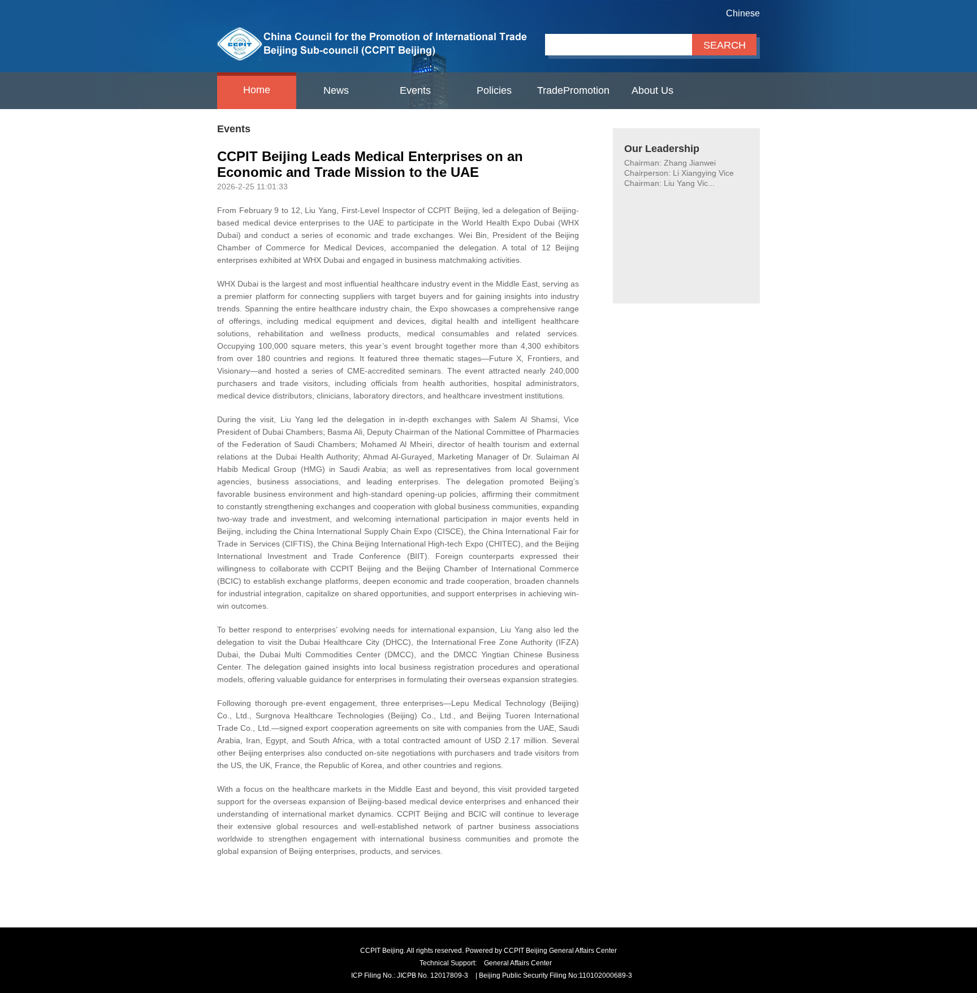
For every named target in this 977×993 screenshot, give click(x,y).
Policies (494, 90)
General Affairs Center (518, 963)
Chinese (743, 13)
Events (415, 90)
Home (256, 90)
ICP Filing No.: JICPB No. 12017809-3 (409, 975)
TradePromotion (573, 90)
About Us (652, 90)
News (336, 90)
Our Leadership (661, 148)
